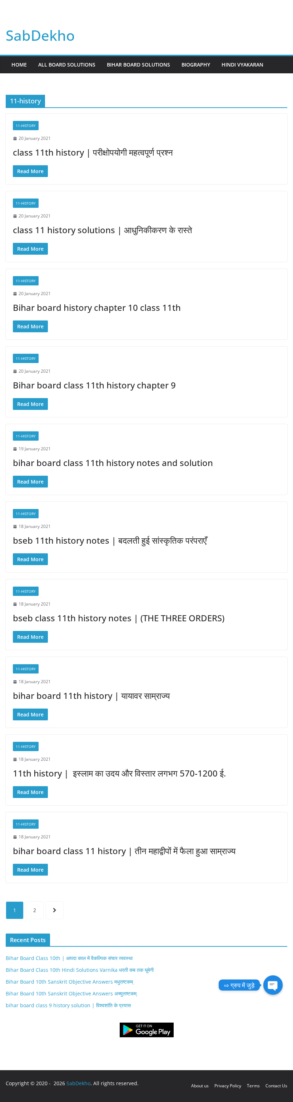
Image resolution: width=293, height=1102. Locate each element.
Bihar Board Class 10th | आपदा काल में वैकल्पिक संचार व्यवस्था (69, 958)
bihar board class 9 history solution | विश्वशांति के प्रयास (68, 1005)
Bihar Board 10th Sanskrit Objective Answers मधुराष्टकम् (69, 981)
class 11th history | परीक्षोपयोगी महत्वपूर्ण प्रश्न (93, 152)
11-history (26, 125)
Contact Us (276, 1086)
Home (19, 64)
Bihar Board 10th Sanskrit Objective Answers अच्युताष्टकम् (71, 993)
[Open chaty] (273, 985)
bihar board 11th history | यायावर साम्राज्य (91, 695)
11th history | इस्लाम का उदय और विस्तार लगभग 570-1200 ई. (119, 773)
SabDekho (40, 35)
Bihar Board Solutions (138, 64)
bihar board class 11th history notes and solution (113, 463)
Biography (196, 64)
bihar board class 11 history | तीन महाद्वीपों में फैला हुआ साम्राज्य (124, 851)
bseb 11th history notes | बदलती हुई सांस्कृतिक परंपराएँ (110, 540)
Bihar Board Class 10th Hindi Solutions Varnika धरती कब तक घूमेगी (80, 969)
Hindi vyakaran (242, 64)
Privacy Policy (227, 1086)
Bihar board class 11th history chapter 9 (94, 385)
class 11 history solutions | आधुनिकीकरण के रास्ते (102, 230)
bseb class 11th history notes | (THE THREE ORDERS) (118, 618)
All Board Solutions (66, 64)
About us (200, 1086)
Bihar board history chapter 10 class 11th (97, 307)
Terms (253, 1086)
